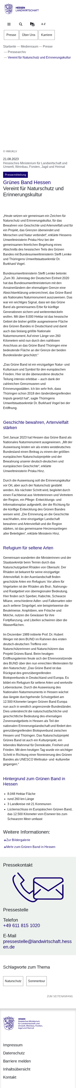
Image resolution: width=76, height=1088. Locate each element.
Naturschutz (13, 981)
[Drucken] (36, 204)
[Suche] (20, 24)
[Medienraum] (32, 24)
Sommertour (36, 981)
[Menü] (9, 24)
